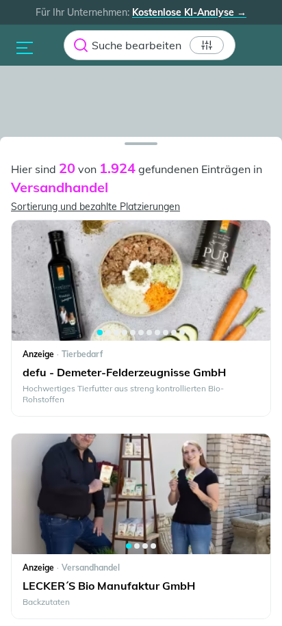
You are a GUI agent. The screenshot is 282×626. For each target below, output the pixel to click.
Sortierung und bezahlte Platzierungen (95, 206)
